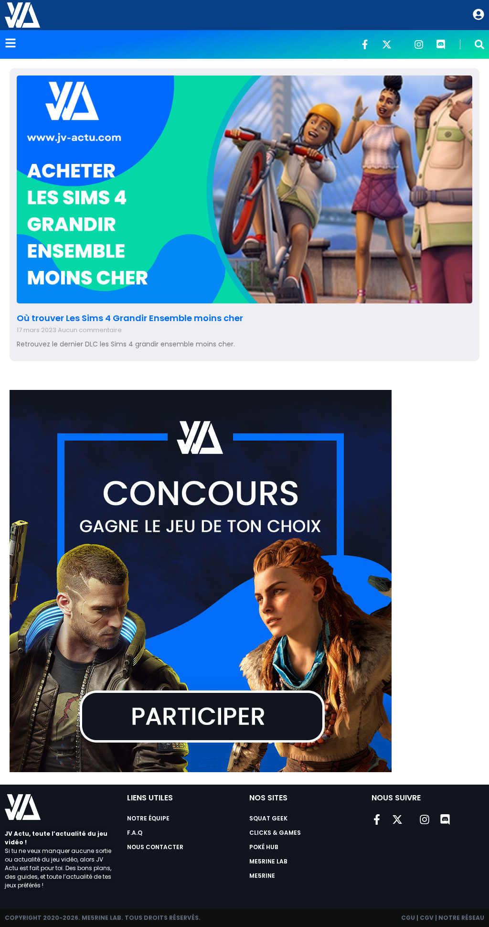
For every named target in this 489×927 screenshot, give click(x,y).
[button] (479, 44)
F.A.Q (134, 833)
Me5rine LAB (268, 861)
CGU (408, 918)
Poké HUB (263, 847)
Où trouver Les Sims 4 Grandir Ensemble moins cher (130, 318)
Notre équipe (148, 818)
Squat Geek (268, 818)
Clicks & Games (275, 833)
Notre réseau (461, 918)
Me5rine (262, 876)
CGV (427, 918)
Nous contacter (155, 847)
